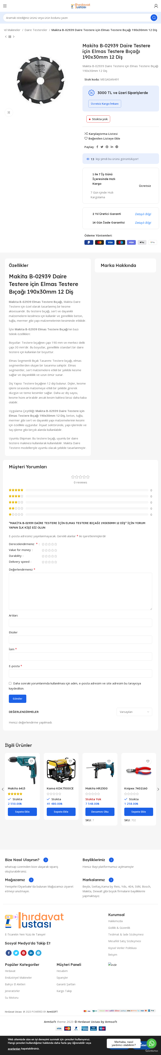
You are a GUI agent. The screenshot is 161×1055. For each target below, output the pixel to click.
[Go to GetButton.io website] (151, 1051)
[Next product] (14, 37)
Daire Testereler (36, 30)
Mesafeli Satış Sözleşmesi (124, 941)
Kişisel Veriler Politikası (122, 948)
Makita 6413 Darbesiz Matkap (20, 790)
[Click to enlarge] (9, 112)
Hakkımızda (115, 921)
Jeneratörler (12, 991)
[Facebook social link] (97, 146)
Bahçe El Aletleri (15, 984)
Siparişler (62, 977)
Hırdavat (10, 971)
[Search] (154, 17)
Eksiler (13, 632)
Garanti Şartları (66, 984)
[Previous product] (6, 37)
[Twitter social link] (101, 146)
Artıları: (13, 615)
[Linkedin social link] (112, 146)
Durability (15, 556)
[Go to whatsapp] (151, 1043)
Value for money (20, 550)
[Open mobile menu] (5, 6)
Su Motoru (11, 997)
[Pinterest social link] (107, 146)
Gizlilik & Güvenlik (119, 928)
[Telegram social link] (116, 146)
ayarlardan (14, 1049)
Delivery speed (19, 562)
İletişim (112, 954)
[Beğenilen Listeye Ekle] (31, 761)
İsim (13, 649)
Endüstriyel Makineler (18, 977)
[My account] (156, 6)
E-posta (15, 666)
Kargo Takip (64, 991)
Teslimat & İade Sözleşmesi (126, 934)
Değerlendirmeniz (22, 569)
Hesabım (62, 971)
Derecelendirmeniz (23, 544)
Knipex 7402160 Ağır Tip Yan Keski (137, 790)
